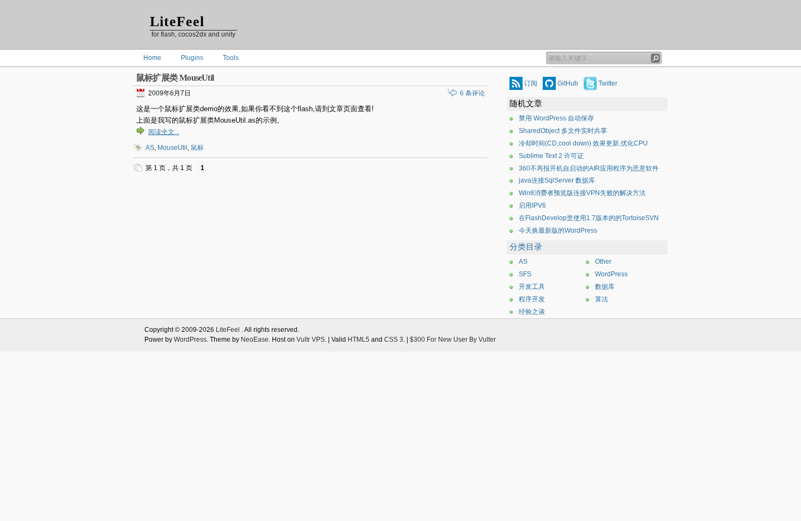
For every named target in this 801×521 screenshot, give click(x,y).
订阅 (530, 83)
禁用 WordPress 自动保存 (556, 118)
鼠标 (197, 148)
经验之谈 (532, 312)
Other (603, 261)
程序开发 (532, 299)
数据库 (605, 286)
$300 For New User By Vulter (453, 339)
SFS (525, 274)
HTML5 (358, 339)
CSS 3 (393, 339)
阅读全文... (163, 132)
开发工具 (532, 286)
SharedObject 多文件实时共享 (563, 131)
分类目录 (525, 247)
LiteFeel (177, 21)
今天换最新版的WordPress (558, 230)
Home (152, 58)
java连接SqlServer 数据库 (557, 180)
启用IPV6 (532, 205)
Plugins (192, 58)
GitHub (567, 83)
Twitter (607, 83)
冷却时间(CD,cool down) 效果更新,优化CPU (583, 143)
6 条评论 (472, 93)
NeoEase (255, 339)
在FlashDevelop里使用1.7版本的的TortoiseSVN (589, 218)
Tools (231, 58)
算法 (601, 299)
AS (149, 148)
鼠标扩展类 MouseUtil (175, 77)
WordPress (611, 274)
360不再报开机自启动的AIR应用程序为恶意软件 (589, 168)
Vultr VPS (310, 339)
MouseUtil (172, 148)
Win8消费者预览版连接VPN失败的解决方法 (582, 193)
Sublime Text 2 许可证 (551, 156)
